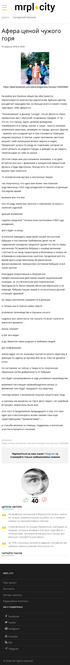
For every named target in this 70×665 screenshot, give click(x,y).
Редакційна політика (15, 601)
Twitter (12, 622)
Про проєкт (10, 582)
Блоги (5, 17)
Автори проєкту (12, 594)
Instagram (14, 628)
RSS (10, 642)
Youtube (13, 636)
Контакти (8, 588)
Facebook (13, 616)
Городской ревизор (24, 17)
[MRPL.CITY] (35, 7)
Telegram (49, 453)
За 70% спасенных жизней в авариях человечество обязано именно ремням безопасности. (37, 544)
